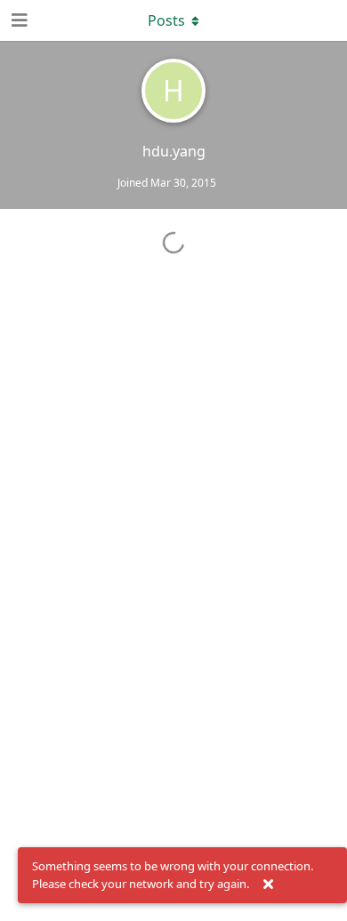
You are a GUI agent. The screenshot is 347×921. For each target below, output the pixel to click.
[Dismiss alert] (268, 885)
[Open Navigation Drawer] (18, 20)
